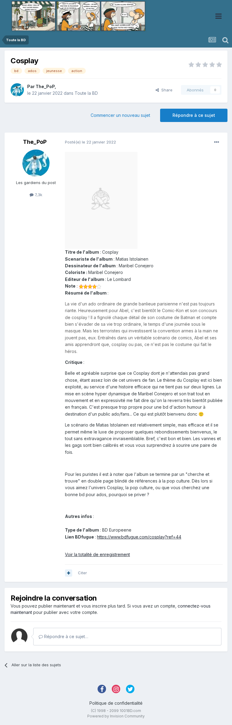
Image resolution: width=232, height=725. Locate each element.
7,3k (38, 194)
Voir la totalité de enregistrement (97, 554)
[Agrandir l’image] (101, 200)
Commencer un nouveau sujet (120, 115)
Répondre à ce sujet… (65, 636)
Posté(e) (90, 142)
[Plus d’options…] (217, 142)
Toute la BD (86, 93)
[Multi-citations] (68, 573)
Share (165, 89)
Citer (82, 572)
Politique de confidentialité (116, 703)
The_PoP (45, 86)
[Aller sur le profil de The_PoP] (17, 90)
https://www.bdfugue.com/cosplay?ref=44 (139, 536)
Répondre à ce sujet (193, 115)
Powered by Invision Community (116, 716)
